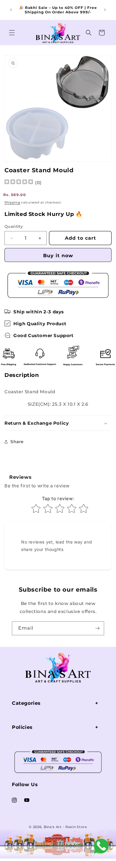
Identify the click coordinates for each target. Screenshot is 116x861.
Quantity (13, 226)
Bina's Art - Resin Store (65, 827)
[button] (11, 32)
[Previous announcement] (11, 9)
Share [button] (17, 441)
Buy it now (58, 255)
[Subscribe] (97, 628)
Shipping (12, 202)
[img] (18, 182)
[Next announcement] (105, 9)
